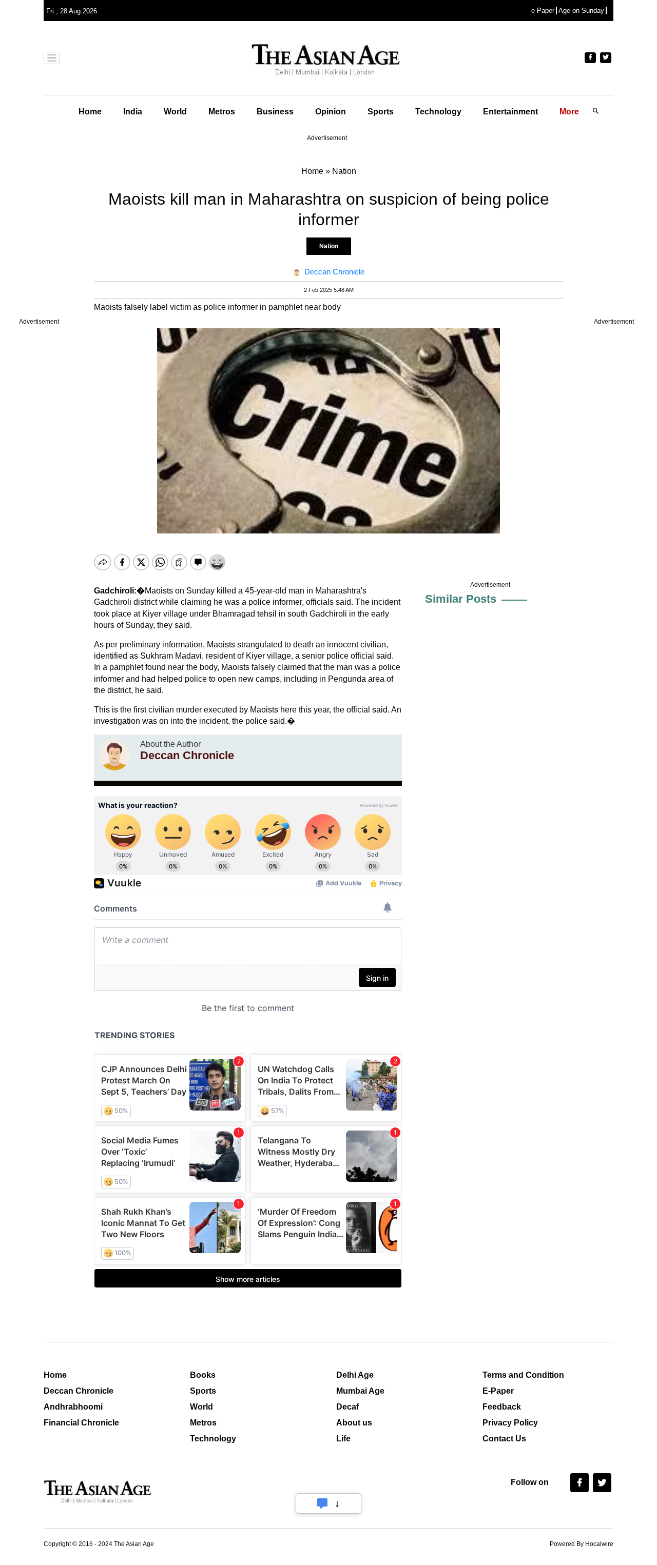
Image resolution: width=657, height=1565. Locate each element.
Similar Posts (460, 598)
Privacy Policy (510, 1422)
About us (354, 1422)
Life (343, 1438)
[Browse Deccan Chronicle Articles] (114, 755)
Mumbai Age (360, 1390)
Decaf (347, 1406)
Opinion (330, 111)
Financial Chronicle (81, 1422)
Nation (328, 246)
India (132, 111)
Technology (438, 111)
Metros (221, 111)
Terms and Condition (523, 1375)
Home (90, 111)
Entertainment (510, 111)
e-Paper (542, 10)
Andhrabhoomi (73, 1406)
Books (203, 1375)
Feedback (501, 1406)
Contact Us (504, 1438)
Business (275, 111)
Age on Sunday (581, 10)
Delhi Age (355, 1375)
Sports (381, 111)
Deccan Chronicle (78, 1390)
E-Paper (498, 1390)
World (175, 111)
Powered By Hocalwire (581, 1544)
